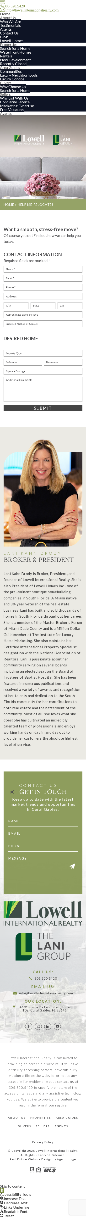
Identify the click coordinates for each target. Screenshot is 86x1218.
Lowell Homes (11, 40)
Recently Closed (13, 63)
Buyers (5, 82)
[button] (2, 1190)
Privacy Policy (43, 1142)
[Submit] (72, 866)
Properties (8, 44)
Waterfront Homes (15, 52)
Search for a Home (15, 48)
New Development (15, 59)
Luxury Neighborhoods (19, 75)
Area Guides (10, 67)
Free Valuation (12, 109)
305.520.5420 (45, 978)
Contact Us (9, 33)
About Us (8, 17)
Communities (11, 71)
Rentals (6, 56)
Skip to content (12, 1186)
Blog (4, 36)
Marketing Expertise (17, 105)
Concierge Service (15, 102)
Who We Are (10, 21)
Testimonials (10, 25)
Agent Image (66, 1159)
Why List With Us (14, 98)
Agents (6, 29)
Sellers (5, 94)
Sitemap (58, 1155)
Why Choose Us (13, 86)
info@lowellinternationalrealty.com (46, 993)
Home (5, 13)
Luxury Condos (12, 79)
